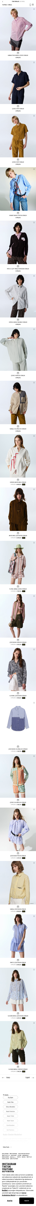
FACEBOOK (8, 1172)
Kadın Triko (11, 1102)
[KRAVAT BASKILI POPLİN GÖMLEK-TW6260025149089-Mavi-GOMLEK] (18, 189)
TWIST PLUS (29, 1157)
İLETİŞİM (19, 1155)
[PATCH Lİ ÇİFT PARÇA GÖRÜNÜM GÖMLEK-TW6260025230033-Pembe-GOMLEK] (18, 242)
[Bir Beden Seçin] (18, 53)
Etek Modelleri (10, 1125)
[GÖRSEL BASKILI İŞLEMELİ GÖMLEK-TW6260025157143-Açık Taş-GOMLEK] (18, 295)
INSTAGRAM (9, 1164)
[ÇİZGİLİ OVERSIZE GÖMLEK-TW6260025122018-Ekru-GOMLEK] (18, 349)
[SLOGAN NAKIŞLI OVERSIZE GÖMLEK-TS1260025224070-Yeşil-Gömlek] (18, 1043)
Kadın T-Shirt (10, 1116)
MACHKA (24, 1157)
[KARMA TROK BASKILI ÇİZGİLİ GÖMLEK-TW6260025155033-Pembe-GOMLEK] (18, 29)
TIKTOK (6, 1166)
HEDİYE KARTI (14, 1155)
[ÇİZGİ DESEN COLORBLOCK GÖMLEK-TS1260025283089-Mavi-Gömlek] (18, 722)
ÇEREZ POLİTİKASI (14, 1158)
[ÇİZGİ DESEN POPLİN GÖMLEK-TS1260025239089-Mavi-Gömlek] (18, 829)
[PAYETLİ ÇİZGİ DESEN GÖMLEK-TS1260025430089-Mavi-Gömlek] (18, 936)
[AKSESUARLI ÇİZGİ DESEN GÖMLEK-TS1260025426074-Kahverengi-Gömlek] (18, 509)
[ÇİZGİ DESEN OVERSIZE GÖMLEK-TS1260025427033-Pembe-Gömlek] (18, 616)
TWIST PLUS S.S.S (6, 1155)
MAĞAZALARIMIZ (5, 1157)
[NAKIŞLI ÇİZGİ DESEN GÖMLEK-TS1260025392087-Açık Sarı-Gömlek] (18, 882)
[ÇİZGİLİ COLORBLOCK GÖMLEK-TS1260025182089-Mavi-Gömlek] (18, 776)
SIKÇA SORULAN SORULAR (24, 1153)
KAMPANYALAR (25, 1155)
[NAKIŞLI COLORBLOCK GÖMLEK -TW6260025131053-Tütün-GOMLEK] (18, 402)
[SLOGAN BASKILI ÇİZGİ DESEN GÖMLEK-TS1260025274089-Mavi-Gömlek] (18, 989)
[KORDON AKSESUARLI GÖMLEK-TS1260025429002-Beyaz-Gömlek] (18, 456)
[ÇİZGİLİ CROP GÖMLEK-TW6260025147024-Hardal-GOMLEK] (18, 135)
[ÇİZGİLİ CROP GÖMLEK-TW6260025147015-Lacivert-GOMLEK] (18, 82)
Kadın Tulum (10, 1121)
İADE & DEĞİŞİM (5, 1153)
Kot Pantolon (10, 1130)
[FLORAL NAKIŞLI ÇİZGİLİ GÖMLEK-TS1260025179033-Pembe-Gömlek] (18, 562)
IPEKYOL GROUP (5, 1158)
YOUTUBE (7, 1169)
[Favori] (34, 9)
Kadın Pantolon (10, 1111)
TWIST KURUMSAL (13, 1153)
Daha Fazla (6, 1147)
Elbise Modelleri (10, 1107)
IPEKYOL (19, 1157)
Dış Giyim (10, 1097)
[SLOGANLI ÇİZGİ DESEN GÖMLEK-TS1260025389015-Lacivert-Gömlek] (18, 669)
